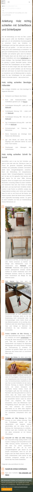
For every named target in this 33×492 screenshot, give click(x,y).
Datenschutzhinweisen (21, 487)
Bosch (25, 102)
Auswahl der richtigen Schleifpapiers (16, 469)
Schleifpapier (25, 58)
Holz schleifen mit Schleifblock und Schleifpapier (14, 14)
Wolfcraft (8, 107)
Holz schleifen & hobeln (12, 8)
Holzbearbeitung (11, 6)
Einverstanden (6, 489)
